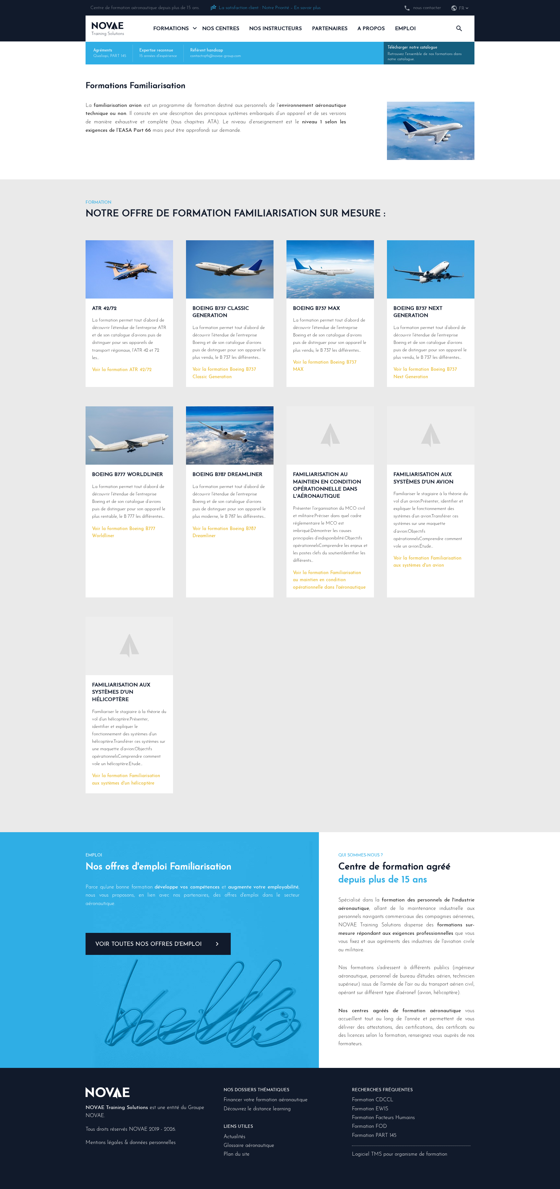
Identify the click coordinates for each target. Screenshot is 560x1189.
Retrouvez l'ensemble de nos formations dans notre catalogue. (424, 54)
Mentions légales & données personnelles (131, 1142)
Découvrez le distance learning (257, 1109)
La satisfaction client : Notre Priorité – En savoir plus (270, 8)
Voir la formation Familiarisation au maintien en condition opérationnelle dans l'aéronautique (329, 580)
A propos (371, 28)
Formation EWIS (370, 1109)
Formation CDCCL (372, 1100)
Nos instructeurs (275, 28)
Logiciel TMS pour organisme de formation (399, 1154)
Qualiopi (100, 56)
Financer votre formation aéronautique (266, 1100)
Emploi (405, 28)
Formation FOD (369, 1126)
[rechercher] (459, 28)
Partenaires (329, 28)
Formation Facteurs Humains (383, 1117)
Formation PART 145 (374, 1135)
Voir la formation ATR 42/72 (122, 370)
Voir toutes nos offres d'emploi (148, 944)
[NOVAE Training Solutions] (108, 1092)
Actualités (234, 1136)
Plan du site (237, 1154)
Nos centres (220, 28)
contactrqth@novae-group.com (215, 56)
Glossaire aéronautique (249, 1145)
